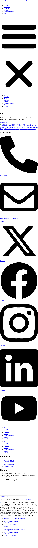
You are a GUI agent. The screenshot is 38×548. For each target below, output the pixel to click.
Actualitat (6, 5)
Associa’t (6, 8)
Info (5, 3)
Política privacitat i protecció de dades (14, 518)
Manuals (6, 13)
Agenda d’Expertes (9, 461)
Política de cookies (9, 523)
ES (6, 109)
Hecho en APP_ (4, 496)
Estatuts (6, 526)
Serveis (6, 10)
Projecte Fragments (9, 460)
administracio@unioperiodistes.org (9, 218)
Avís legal (6, 520)
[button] (19, 55)
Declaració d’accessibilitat (11, 521)
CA (2, 109)
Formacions (7, 7)
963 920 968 (3, 176)
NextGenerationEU (25, 499)
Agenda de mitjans (9, 11)
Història (6, 15)
